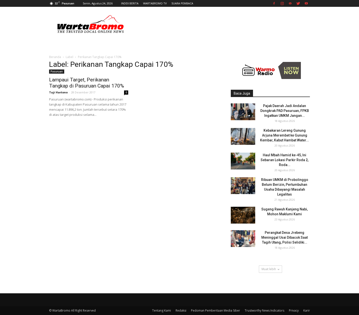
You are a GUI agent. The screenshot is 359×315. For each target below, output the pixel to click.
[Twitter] (298, 3)
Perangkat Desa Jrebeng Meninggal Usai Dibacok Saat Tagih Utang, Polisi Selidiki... (284, 237)
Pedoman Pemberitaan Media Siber (215, 310)
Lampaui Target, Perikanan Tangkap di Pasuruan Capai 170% (86, 83)
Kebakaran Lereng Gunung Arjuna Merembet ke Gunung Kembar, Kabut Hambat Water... (284, 135)
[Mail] (290, 3)
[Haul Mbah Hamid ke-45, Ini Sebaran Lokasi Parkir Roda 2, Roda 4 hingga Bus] (243, 161)
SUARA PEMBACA (182, 3)
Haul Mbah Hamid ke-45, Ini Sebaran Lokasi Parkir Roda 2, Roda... (284, 160)
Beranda (55, 57)
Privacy (294, 310)
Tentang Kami (161, 310)
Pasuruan (57, 71)
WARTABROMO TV (155, 3)
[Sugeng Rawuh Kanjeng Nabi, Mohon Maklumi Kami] (243, 215)
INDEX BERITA (129, 3)
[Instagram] (282, 3)
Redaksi (181, 310)
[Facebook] (274, 3)
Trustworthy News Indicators (264, 310)
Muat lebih (269, 269)
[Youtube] (306, 3)
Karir (306, 310)
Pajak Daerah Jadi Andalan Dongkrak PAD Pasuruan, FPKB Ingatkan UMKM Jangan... (284, 111)
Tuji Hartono (58, 92)
